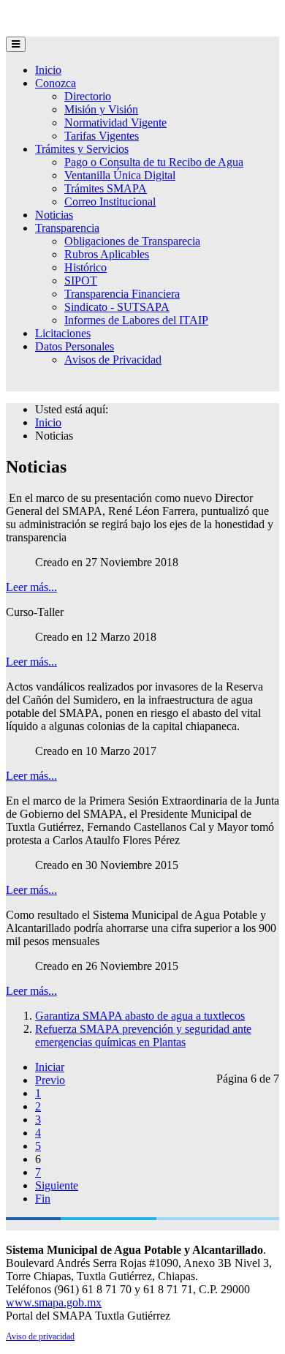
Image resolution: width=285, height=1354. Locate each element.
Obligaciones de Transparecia (132, 241)
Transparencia (67, 228)
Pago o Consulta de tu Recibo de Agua (153, 162)
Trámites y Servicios (82, 149)
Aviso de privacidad (40, 1336)
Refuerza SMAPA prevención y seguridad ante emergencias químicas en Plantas (143, 1035)
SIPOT (80, 280)
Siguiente (56, 1185)
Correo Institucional (110, 201)
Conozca (55, 83)
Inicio (48, 70)
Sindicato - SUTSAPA (117, 307)
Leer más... (31, 587)
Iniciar (49, 1067)
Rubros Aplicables (106, 254)
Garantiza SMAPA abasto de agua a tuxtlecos (140, 1015)
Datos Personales (74, 346)
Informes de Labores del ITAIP (136, 320)
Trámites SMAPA (105, 188)
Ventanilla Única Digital (119, 175)
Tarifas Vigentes (101, 135)
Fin (42, 1198)
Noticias (54, 214)
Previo (50, 1080)
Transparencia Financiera (122, 293)
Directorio (87, 96)
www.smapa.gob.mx (54, 1302)
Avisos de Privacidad (113, 359)
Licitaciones (63, 333)
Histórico (85, 267)
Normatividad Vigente (115, 122)
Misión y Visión (101, 109)
